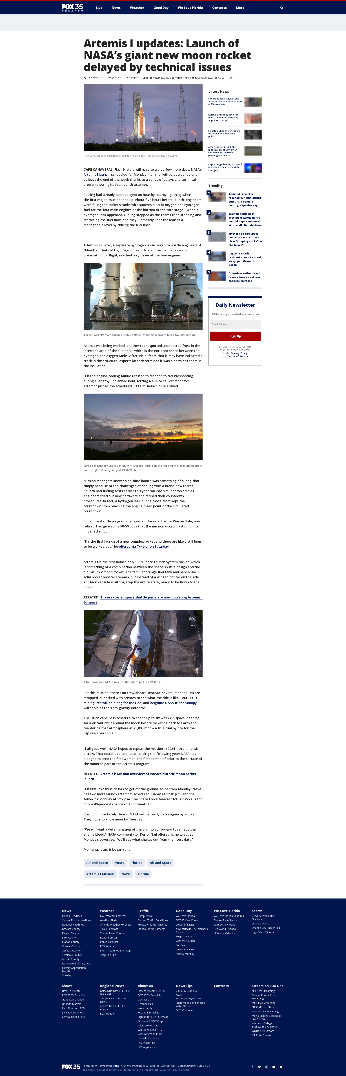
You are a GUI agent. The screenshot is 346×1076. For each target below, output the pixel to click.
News (119, 862)
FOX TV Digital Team (111, 77)
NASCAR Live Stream (264, 1007)
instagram (267, 1067)
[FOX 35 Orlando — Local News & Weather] (74, 7)
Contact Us (144, 999)
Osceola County (71, 950)
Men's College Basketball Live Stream (266, 1017)
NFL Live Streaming (263, 991)
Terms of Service (237, 356)
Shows (67, 986)
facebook (252, 1067)
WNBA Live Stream (263, 1031)
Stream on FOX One (267, 986)
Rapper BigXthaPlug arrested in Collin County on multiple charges (225, 167)
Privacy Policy (239, 353)
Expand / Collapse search (282, 7)
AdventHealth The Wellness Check (192, 930)
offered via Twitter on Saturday (144, 546)
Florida (137, 862)
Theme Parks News (225, 920)
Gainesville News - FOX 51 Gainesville (115, 992)
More (240, 8)
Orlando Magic (260, 923)
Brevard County (71, 929)
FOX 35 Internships (149, 1012)
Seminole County (72, 955)
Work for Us (145, 1008)
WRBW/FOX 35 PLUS (150, 1034)
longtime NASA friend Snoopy (173, 703)
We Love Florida (185, 916)
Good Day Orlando (73, 999)
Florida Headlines (72, 916)
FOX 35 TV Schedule (73, 995)
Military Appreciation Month (74, 969)
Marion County (70, 942)
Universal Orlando (224, 933)
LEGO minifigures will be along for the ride (140, 700)
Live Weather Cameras (113, 916)
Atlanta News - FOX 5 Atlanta (112, 1007)
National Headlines (73, 924)
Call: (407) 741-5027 (187, 991)
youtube (274, 1067)
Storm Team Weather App (115, 950)
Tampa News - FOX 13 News (113, 1000)
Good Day (184, 911)
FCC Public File (146, 1042)
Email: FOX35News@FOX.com (189, 996)
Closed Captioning (148, 1038)
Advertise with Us (148, 1025)
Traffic (143, 911)
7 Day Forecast (109, 929)
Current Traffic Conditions (153, 920)
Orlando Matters (71, 1004)
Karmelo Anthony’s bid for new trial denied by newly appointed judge (223, 117)
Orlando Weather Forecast (115, 924)
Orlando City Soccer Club (266, 927)
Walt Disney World (224, 924)
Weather (107, 911)
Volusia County (70, 959)
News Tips (184, 986)
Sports (257, 911)
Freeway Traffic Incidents (152, 924)
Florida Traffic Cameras (151, 929)
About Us (145, 986)
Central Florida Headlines (76, 920)
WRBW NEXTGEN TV (150, 1029)
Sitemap (67, 975)
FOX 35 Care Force (187, 920)
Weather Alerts (108, 920)
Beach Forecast (109, 937)
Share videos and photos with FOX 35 (190, 1004)
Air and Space (132, 77)
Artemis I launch (96, 174)
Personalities (145, 1004)
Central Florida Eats (73, 1017)
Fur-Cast (181, 945)
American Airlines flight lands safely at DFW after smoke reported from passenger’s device (222, 151)
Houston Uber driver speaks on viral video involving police (224, 133)
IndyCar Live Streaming (265, 1011)
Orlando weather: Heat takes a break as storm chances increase (244, 276)
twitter (259, 1067)
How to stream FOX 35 (151, 991)
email (281, 1067)
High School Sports (263, 932)
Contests (221, 986)
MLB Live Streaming (263, 1002)
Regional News (112, 986)
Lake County (69, 937)
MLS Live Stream (262, 1035)
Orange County (71, 946)
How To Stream (71, 991)
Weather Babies (185, 924)
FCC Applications (147, 1047)
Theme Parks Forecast (113, 933)
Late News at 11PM (73, 1008)
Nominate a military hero (76, 963)
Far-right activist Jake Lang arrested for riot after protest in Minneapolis (225, 101)
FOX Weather (108, 946)
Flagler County (70, 933)
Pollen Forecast (109, 942)
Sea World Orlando (225, 929)
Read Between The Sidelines (263, 917)
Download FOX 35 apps (151, 1021)
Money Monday (185, 953)
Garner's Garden (185, 940)
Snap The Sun (108, 955)
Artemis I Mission (100, 874)
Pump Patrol (145, 916)
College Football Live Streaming (264, 996)
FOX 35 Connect (185, 1010)
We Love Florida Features (229, 916)
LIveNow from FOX (73, 1012)
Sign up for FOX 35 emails (153, 1017)
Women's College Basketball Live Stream (265, 1025)
